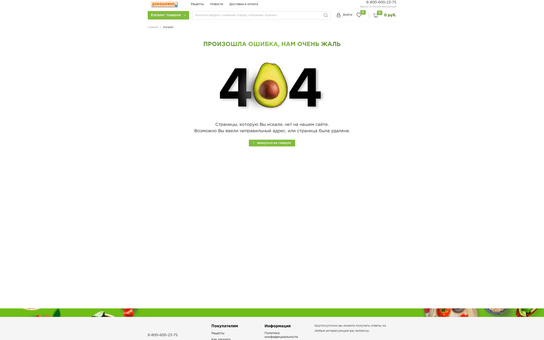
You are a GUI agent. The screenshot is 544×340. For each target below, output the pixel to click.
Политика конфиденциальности (281, 335)
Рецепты (197, 4)
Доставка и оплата (244, 4)
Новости (216, 4)
